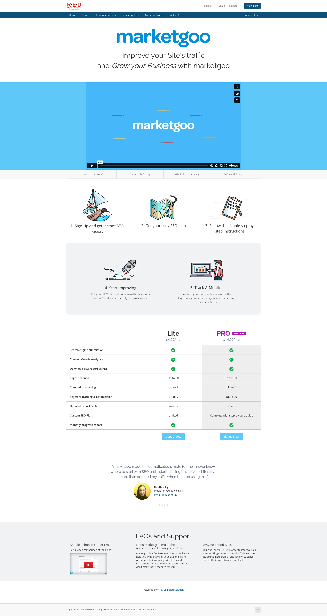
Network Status (154, 15)
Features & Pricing (140, 174)
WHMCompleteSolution (170, 589)
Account (250, 15)
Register (233, 5)
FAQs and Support (234, 174)
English (208, 5)
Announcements (106, 15)
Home (72, 15)
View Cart (252, 5)
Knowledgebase (130, 15)
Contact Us (174, 15)
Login (222, 5)
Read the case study (165, 495)
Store (85, 15)
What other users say (187, 174)
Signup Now (173, 436)
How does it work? (92, 174)
